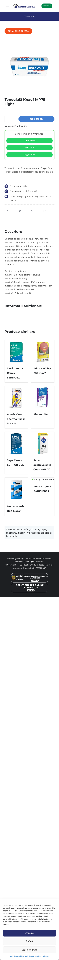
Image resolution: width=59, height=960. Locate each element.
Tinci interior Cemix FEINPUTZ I (15, 373)
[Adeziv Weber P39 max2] (42, 351)
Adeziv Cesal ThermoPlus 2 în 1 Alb (16, 419)
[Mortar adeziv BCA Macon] (16, 489)
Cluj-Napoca (29, 140)
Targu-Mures (29, 154)
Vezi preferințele (29, 949)
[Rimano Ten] (42, 397)
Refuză (29, 941)
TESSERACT (41, 568)
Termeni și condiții (15, 558)
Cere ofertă (36, 119)
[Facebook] (7, 211)
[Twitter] (20, 211)
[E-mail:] (45, 211)
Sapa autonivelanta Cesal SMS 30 (42, 465)
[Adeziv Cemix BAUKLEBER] (42, 479)
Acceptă (29, 933)
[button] (16, 126)
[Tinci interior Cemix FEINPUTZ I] (16, 351)
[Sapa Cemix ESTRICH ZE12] (16, 443)
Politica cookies (17, 956)
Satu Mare (29, 147)
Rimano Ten (41, 414)
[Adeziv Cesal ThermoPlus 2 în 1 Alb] (16, 397)
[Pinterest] (32, 211)
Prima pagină (30, 16)
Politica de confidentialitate (37, 956)
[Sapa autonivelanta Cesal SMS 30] (42, 443)
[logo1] (24, 4)
